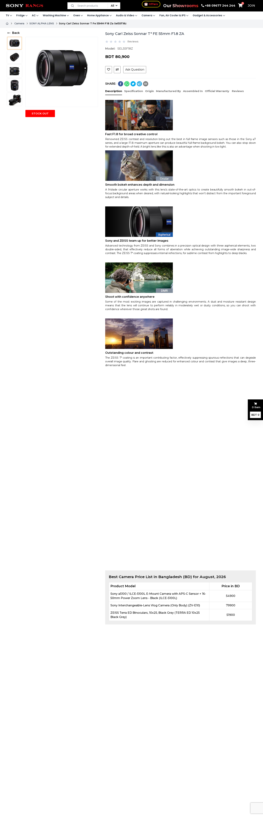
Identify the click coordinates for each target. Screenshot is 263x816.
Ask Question (134, 69)
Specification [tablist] (133, 91)
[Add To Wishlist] (108, 69)
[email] (145, 83)
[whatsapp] (127, 83)
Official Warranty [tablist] (217, 91)
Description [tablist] (113, 91)
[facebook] (120, 83)
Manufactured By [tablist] (168, 91)
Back (16, 33)
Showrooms (180, 5)
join (251, 5)
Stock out (40, 113)
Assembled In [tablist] (193, 91)
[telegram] (139, 83)
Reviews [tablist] (238, 91)
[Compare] (117, 69)
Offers (153, 4)
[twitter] (133, 83)
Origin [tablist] (149, 91)
